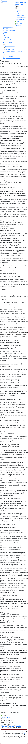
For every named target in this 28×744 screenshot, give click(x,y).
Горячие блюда (7, 39)
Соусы (5, 34)
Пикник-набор (7, 37)
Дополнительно (10, 46)
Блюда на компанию (9, 30)
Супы (6, 47)
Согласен (14, 741)
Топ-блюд (5, 29)
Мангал (5, 32)
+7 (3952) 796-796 (19, 20)
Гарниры (5, 35)
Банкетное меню (10, 49)
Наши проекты (19, 4)
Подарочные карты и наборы (13, 51)
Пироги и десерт (7, 27)
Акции (16, 1)
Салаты (5, 41)
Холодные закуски (8, 42)
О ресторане (22, 2)
